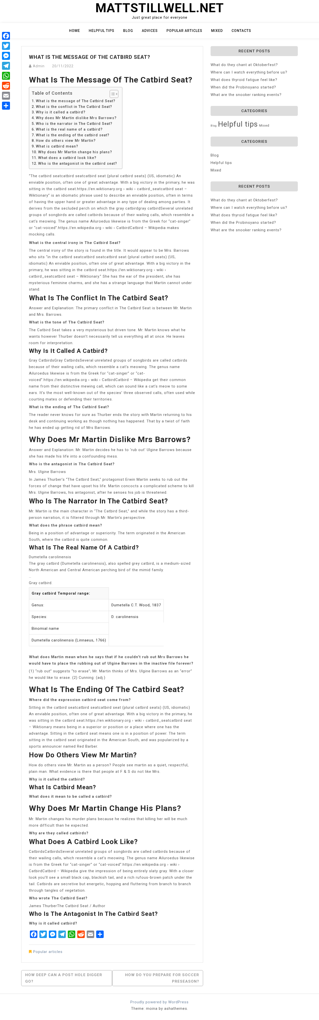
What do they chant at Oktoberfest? (244, 65)
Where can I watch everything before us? (249, 72)
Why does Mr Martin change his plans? (75, 152)
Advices (150, 31)
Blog (128, 31)
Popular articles (184, 31)
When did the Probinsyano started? (243, 87)
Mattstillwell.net (159, 8)
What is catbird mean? (57, 146)
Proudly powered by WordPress (159, 1002)
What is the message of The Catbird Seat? (75, 101)
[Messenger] (6, 56)
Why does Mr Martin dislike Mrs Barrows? (76, 118)
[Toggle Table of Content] (111, 94)
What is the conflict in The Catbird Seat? (74, 107)
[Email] (6, 96)
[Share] (6, 106)
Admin (39, 66)
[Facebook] (6, 36)
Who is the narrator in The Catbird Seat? (74, 124)
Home (74, 31)
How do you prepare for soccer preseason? (162, 978)
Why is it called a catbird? (60, 112)
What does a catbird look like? (67, 158)
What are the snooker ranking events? (246, 94)
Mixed (217, 31)
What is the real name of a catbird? (69, 129)
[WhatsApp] (6, 76)
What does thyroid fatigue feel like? (244, 80)
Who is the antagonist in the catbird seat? (77, 163)
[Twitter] (6, 46)
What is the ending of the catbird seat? (72, 135)
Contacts (241, 31)
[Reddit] (6, 86)
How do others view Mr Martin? (66, 141)
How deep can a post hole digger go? (63, 978)
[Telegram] (6, 66)
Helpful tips (101, 31)
